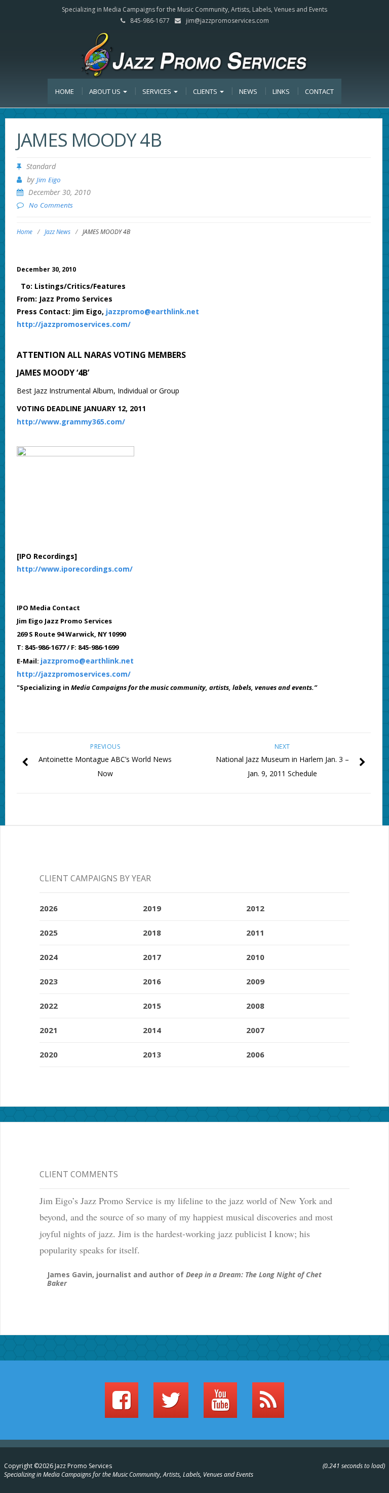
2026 (49, 908)
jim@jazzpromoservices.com (227, 20)
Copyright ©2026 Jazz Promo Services (58, 1466)
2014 (152, 1030)
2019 (152, 908)
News (248, 91)
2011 (255, 932)
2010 (255, 957)
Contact (319, 91)
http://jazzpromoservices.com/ (74, 324)
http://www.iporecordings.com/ (75, 569)
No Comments (51, 205)
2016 (152, 981)
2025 (49, 932)
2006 (255, 1054)
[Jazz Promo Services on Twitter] (171, 1405)
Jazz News (57, 231)
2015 (152, 1006)
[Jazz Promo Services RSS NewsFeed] (268, 1405)
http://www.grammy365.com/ (71, 421)
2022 (49, 1006)
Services (157, 91)
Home (64, 91)
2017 (152, 957)
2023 (49, 981)
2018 (152, 932)
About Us (105, 91)
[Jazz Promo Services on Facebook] (121, 1405)
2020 (49, 1054)
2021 (49, 1030)
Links (281, 91)
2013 (152, 1054)
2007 (255, 1030)
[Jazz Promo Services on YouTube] (220, 1405)
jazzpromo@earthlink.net (152, 311)
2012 (255, 908)
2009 (255, 981)
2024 (49, 957)
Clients (206, 91)
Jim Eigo (48, 179)
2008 (255, 1006)
